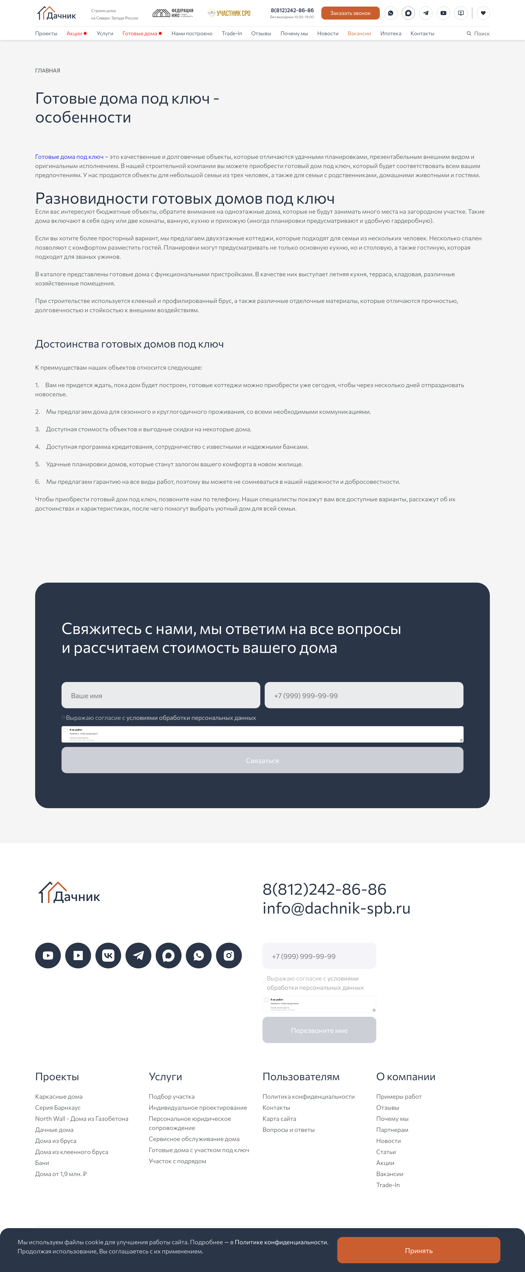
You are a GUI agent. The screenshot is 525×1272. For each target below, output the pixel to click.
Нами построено (192, 33)
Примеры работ (399, 1096)
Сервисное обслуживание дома (194, 1138)
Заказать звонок (350, 12)
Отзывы (261, 33)
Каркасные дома (59, 1096)
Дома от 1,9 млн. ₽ (61, 1173)
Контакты (422, 33)
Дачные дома (54, 1129)
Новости (328, 33)
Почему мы (294, 33)
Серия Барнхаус (58, 1107)
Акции (74, 33)
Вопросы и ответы (288, 1129)
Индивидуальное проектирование (198, 1107)
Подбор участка (172, 1096)
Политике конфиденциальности (281, 1241)
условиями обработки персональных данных (191, 717)
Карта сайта (279, 1118)
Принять (419, 1250)
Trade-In (232, 33)
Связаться (262, 760)
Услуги (105, 33)
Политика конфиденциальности (308, 1096)
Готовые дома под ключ (69, 156)
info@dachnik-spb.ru (336, 906)
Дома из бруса (55, 1140)
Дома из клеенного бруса (71, 1151)
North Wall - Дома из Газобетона (81, 1118)
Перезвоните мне (319, 1030)
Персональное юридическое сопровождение (190, 1123)
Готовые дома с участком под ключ (199, 1149)
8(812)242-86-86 (292, 10)
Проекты (46, 33)
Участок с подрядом (177, 1160)
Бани (42, 1162)
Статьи (386, 1151)
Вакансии (359, 33)
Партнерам (392, 1129)
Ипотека (390, 33)
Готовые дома (139, 33)
